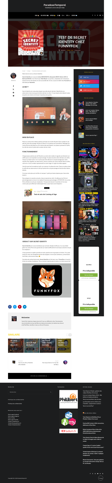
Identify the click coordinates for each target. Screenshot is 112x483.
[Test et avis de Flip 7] (32, 346)
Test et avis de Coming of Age (45, 194)
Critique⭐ (52, 15)
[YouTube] (100, 15)
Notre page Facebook (13, 414)
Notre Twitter (11, 418)
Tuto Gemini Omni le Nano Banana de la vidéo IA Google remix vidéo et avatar (93, 439)
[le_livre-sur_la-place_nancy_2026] (81, 111)
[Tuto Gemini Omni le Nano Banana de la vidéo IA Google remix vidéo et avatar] (89, 197)
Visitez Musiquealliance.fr (14, 423)
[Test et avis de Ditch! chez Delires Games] (63, 346)
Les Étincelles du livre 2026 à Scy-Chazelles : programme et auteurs (92, 127)
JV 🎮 (63, 15)
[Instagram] (97, 15)
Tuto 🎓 (68, 15)
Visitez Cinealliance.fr (13, 421)
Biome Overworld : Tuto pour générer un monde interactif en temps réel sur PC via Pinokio (93, 461)
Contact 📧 (74, 15)
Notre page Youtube (13, 419)
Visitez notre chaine (84, 240)
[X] (95, 15)
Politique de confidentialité (15, 403)
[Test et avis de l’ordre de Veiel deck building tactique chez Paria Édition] (47, 346)
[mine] (81, 119)
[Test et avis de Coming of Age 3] (28, 193)
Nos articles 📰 (44, 15)
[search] (51, 392)
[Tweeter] (13, 89)
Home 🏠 (37, 15)
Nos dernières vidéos (90, 413)
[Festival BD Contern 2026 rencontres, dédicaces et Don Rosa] (89, 167)
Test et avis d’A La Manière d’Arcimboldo (25, 362)
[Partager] (13, 86)
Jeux (72, 50)
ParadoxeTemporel (55, 5)
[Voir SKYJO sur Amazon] (89, 288)
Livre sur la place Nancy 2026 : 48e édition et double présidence (92, 111)
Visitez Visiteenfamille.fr (14, 424)
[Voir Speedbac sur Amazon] (89, 255)
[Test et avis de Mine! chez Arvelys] (16, 346)
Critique (68, 50)
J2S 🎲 (58, 15)
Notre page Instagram (13, 416)
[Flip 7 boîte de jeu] (81, 135)
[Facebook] (93, 15)
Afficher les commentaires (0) (39, 375)
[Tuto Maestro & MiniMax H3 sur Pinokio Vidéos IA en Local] (81, 103)
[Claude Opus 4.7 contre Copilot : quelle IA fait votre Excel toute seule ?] (89, 213)
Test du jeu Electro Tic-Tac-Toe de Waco (50, 362)
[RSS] (100, 473)
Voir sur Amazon (89, 275)
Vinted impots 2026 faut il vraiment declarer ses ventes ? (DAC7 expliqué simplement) (93, 453)
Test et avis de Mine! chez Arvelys (91, 119)
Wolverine (63, 50)
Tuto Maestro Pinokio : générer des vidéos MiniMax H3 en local (92, 104)
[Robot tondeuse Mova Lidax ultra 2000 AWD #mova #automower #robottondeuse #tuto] (89, 181)
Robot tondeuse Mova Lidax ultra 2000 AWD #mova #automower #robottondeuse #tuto (92, 431)
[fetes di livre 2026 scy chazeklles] (81, 127)
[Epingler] (13, 92)
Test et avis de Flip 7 (91, 135)
